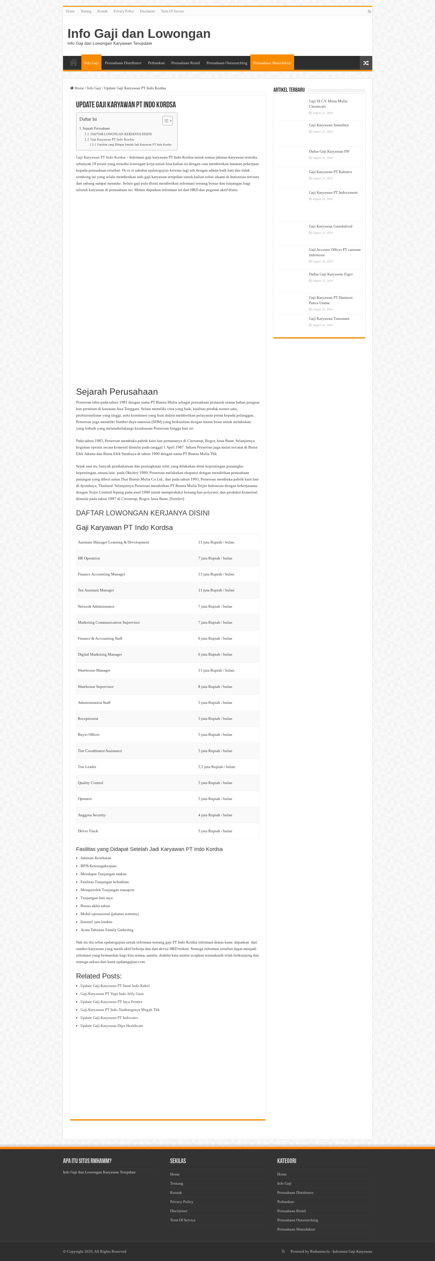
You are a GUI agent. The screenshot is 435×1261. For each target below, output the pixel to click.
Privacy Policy (124, 11)
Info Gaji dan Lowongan (139, 33)
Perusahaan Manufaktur (272, 63)
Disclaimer (147, 11)
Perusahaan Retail (185, 63)
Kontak (102, 11)
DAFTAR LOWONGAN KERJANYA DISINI (121, 134)
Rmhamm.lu (320, 1251)
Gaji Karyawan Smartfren (329, 125)
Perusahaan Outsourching (227, 63)
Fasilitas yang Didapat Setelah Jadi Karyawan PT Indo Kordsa (134, 144)
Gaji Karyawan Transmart (329, 318)
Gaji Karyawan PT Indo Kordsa (112, 139)
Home (70, 11)
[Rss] (369, 11)
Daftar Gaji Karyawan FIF (329, 151)
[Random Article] (366, 63)
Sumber (177, 498)
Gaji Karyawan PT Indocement (333, 192)
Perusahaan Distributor (123, 63)
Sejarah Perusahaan (96, 128)
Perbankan (156, 63)
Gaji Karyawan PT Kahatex (330, 172)
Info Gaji (91, 63)
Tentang (85, 11)
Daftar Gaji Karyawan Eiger (331, 274)
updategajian (158, 170)
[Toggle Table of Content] (164, 121)
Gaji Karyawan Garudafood (330, 226)
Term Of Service (172, 11)
